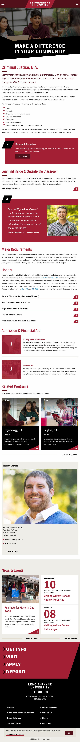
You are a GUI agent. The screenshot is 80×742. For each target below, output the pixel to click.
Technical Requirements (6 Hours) (16, 302)
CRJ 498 (44, 278)
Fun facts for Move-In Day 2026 (19, 609)
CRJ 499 (54, 278)
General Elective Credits (12, 314)
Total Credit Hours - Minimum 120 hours (19, 320)
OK (69, 733)
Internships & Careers (11, 188)
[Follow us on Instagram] (46, 692)
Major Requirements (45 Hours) (15, 308)
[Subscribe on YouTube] (40, 692)
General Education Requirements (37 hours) (20, 296)
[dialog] (40, 732)
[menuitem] (40, 649)
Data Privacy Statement (15, 734)
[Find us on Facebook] (34, 692)
